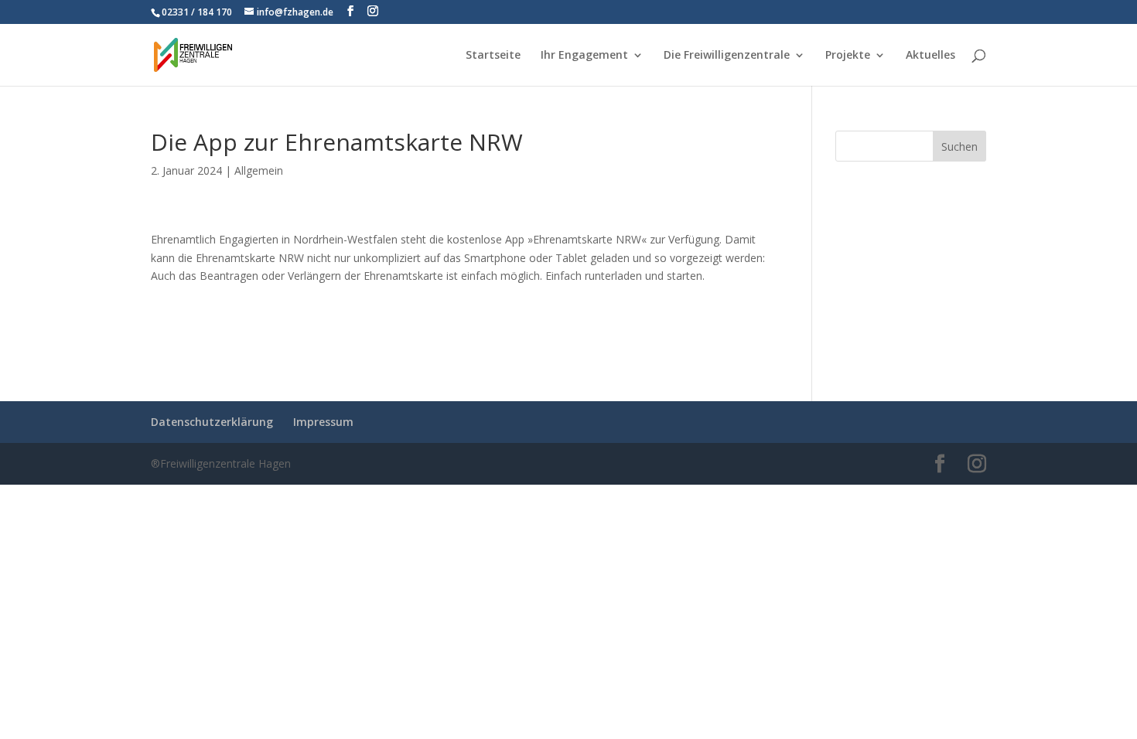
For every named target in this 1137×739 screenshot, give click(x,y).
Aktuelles (930, 55)
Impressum (323, 421)
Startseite (493, 55)
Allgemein (258, 170)
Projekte (847, 55)
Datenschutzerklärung (212, 421)
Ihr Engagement (584, 55)
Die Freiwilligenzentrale (727, 55)
